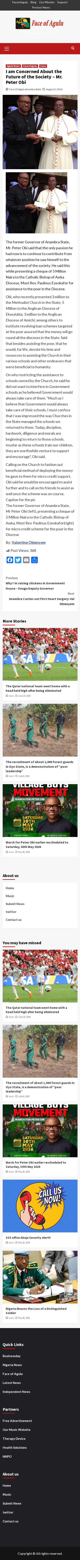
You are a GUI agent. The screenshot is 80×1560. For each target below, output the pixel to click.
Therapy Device (14, 1438)
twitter (11, 912)
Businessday (12, 1356)
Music (10, 896)
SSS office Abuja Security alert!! (28, 1238)
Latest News (12, 1383)
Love (43, 66)
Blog (33, 2)
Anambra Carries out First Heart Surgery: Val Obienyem (41, 598)
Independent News (16, 1391)
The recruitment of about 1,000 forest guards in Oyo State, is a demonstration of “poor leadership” (39, 766)
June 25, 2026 (24, 695)
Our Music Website (17, 1429)
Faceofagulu (20, 2)
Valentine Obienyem (29, 542)
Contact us (14, 919)
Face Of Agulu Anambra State (25, 89)
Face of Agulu (13, 1374)
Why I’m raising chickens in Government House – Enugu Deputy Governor (35, 583)
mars (11, 695)
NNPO (7, 1456)
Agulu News (13, 66)
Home (10, 888)
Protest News (41, 7)
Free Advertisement (17, 1421)
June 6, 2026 (23, 776)
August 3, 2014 (54, 89)
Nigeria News (12, 1365)
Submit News (15, 904)
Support (62, 2)
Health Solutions (15, 1447)
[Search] (72, 48)
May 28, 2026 (24, 852)
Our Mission (47, 2)
